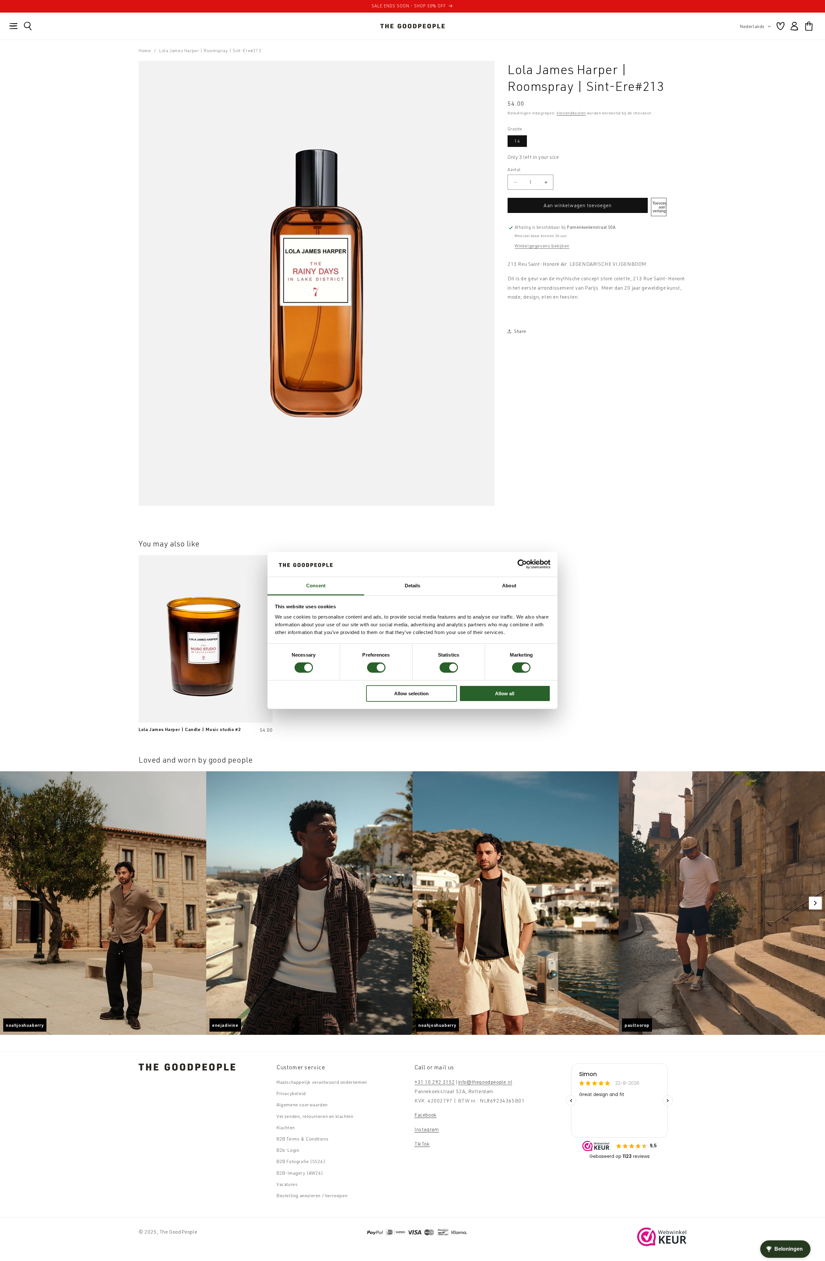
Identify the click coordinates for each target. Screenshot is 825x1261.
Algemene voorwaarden (302, 1105)
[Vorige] (9, 903)
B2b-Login (288, 1150)
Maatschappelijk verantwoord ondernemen (322, 1082)
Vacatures (287, 1184)
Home (145, 50)
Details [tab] (413, 585)
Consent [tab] (315, 585)
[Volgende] (815, 903)
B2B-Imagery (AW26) (300, 1173)
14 (517, 141)
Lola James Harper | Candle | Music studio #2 (190, 729)
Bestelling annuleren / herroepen (312, 1195)
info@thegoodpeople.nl (485, 1082)
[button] (13, 26)
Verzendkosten (571, 113)
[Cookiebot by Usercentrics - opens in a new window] (522, 564)
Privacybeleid (291, 1093)
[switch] (376, 667)
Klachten (286, 1127)
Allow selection (411, 693)
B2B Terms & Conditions (302, 1138)
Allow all (504, 693)
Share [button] (520, 331)
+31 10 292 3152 (434, 1082)
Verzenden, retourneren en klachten (315, 1116)
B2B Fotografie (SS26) (301, 1161)
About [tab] (509, 585)
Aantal (514, 169)
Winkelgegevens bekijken (542, 245)
